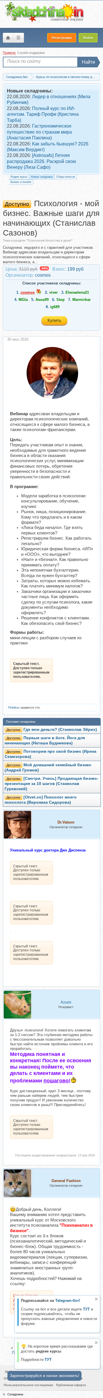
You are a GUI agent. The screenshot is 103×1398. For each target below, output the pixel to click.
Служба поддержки (31, 52)
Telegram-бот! (67, 1300)
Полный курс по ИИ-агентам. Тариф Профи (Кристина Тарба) (43, 114)
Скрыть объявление (96, 1299)
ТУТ (86, 1309)
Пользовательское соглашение (28, 1385)
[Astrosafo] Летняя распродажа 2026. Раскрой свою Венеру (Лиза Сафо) (41, 161)
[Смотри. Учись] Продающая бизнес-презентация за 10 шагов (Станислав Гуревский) (51, 783)
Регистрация (62, 37)
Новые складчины (42, 176)
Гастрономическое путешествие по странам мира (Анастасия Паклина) (39, 132)
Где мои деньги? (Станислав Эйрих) (60, 729)
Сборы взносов (65, 176)
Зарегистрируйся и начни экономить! (44, 1375)
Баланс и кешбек (21, 182)
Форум (8, 38)
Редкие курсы (19, 176)
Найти (88, 62)
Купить (54, 320)
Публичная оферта (71, 1385)
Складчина (15, 1394)
